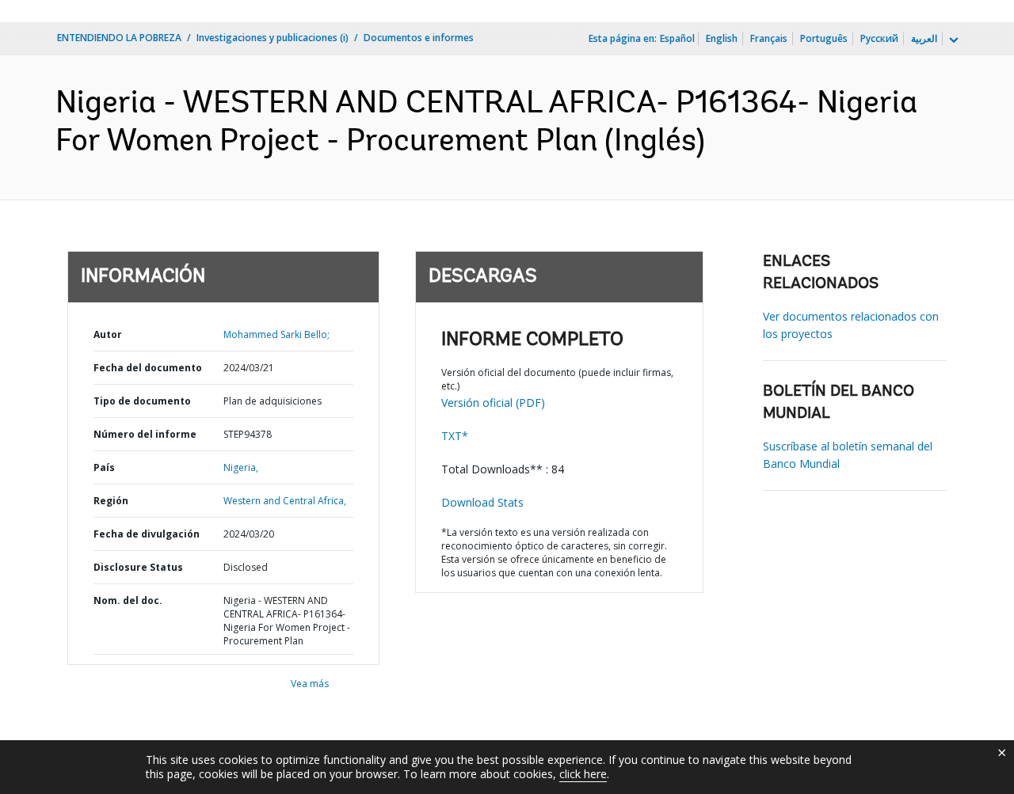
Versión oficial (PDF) (493, 402)
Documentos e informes (419, 37)
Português (824, 38)
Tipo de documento (142, 401)
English (722, 38)
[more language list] (952, 40)
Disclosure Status (138, 567)
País (104, 467)
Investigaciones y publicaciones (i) (272, 37)
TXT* (454, 435)
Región (110, 500)
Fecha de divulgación (146, 534)
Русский (879, 38)
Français (768, 38)
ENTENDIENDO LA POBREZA (119, 37)
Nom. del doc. (127, 600)
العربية (924, 38)
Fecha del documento (147, 367)
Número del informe (144, 434)
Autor (107, 334)
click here (583, 773)
